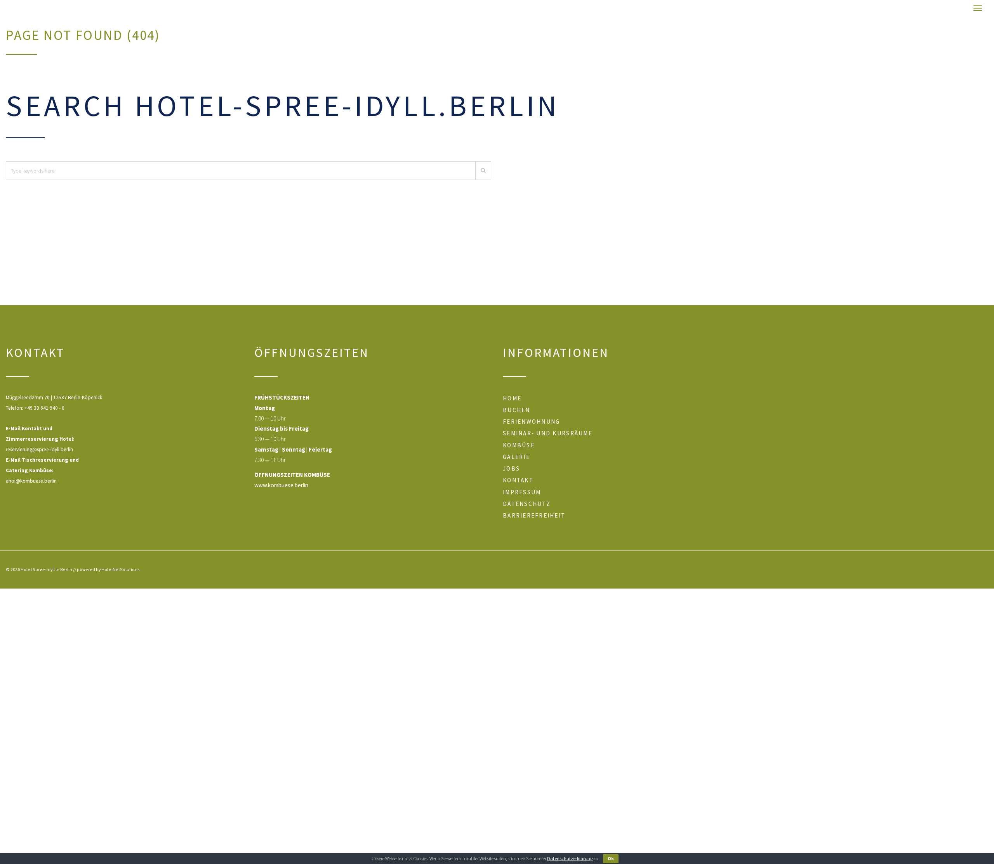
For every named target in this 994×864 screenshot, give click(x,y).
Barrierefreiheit (534, 515)
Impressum (522, 492)
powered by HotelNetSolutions (108, 569)
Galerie (516, 457)
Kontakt (518, 480)
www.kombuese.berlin (281, 485)
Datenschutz (527, 503)
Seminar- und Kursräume (548, 433)
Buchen (516, 410)
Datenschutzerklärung (570, 858)
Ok (611, 858)
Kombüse (519, 445)
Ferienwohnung (531, 421)
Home (512, 398)
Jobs (511, 468)
